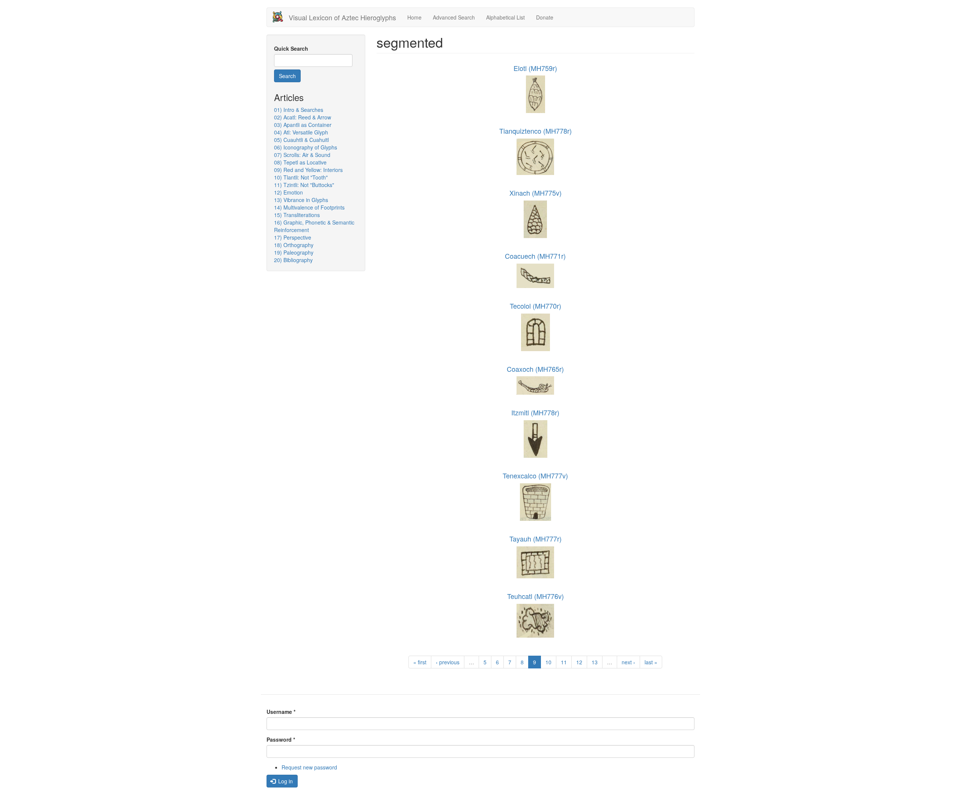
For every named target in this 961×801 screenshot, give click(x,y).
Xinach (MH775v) (535, 193)
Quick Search (291, 48)
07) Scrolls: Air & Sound (302, 154)
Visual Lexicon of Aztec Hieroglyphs (342, 17)
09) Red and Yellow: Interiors (308, 169)
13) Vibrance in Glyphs (301, 200)
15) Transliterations (297, 215)
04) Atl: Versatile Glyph (301, 132)
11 (564, 662)
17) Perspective (292, 237)
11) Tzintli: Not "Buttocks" (304, 185)
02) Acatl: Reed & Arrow (302, 117)
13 (595, 662)
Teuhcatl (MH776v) (535, 596)
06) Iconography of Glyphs (305, 147)
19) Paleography (293, 252)
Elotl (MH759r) (535, 68)
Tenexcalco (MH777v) (535, 475)
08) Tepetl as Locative (300, 162)
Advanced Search (454, 17)
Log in (285, 781)
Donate (544, 17)
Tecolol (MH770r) (535, 306)
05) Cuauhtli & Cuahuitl (301, 139)
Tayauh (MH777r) (535, 538)
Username (281, 711)
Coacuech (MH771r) (535, 256)
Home (414, 17)
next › (628, 662)
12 (579, 662)
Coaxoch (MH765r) (535, 369)
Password (281, 739)
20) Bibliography (293, 260)
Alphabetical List (505, 17)
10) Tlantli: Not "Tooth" (301, 177)
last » (651, 662)
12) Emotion (288, 192)
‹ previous (447, 662)
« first (419, 662)
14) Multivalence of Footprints (309, 207)
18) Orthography (293, 245)
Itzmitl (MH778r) (535, 412)
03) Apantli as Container (302, 124)
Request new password (309, 767)
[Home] (281, 17)
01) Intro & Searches (298, 109)
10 (548, 662)
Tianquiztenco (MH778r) (535, 131)
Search (287, 76)
